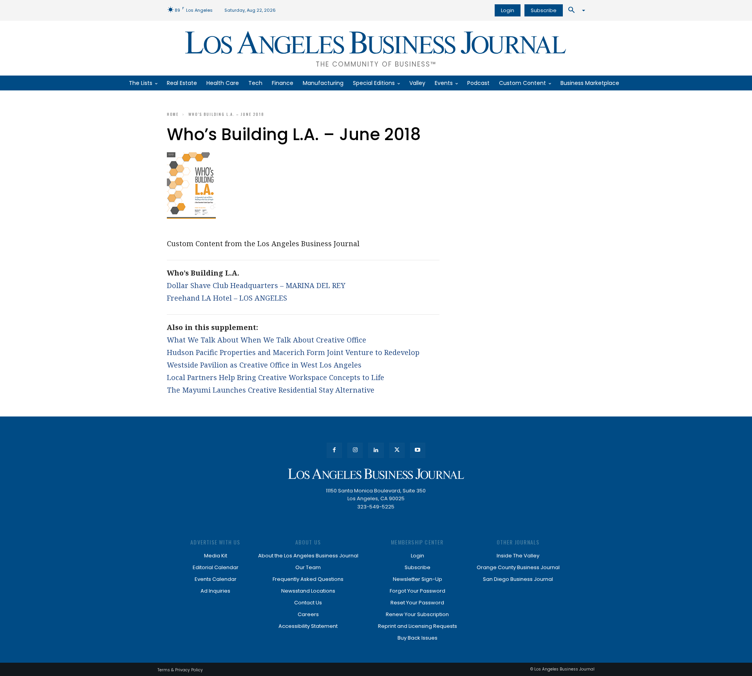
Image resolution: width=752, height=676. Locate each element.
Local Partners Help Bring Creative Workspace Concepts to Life (275, 377)
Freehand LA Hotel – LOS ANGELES (227, 298)
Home (173, 114)
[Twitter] (397, 450)
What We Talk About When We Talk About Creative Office (266, 339)
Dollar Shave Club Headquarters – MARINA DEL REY (256, 285)
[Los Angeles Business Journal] (376, 474)
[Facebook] (334, 450)
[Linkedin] (375, 450)
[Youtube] (417, 450)
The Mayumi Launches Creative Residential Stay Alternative (270, 390)
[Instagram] (355, 450)
